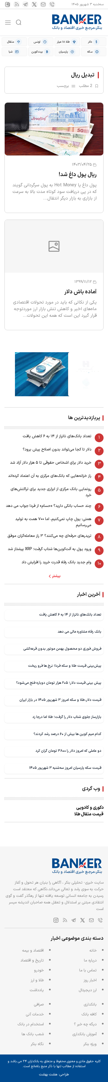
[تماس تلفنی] (52, 4)
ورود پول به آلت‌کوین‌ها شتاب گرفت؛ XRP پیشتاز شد (49, 549)
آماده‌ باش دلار (80, 292)
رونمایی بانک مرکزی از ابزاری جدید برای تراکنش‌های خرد (51, 492)
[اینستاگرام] (7, 4)
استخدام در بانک (30, 1024)
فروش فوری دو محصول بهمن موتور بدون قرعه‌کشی (62, 648)
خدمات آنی (35, 1014)
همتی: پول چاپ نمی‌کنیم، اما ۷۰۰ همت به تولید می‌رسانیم (53, 522)
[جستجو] (18, 22)
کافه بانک (89, 1014)
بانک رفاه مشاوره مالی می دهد (79, 631)
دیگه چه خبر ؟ (85, 1024)
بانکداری (90, 1004)
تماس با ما (88, 970)
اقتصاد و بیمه (33, 950)
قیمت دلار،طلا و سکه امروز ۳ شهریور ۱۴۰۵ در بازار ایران (60, 700)
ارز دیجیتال (88, 990)
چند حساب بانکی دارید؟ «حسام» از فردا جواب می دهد (48, 506)
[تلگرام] (25, 4)
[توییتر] (34, 4)
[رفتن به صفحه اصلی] (77, 22)
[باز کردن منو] (7, 22)
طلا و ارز (37, 980)
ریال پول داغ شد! (78, 175)
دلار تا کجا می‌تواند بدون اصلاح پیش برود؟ (57, 449)
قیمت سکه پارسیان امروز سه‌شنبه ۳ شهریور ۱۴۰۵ (65, 767)
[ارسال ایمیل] (43, 4)
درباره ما (90, 960)
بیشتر (56, 576)
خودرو (39, 970)
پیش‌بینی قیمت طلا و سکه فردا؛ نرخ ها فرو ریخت (64, 665)
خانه (93, 950)
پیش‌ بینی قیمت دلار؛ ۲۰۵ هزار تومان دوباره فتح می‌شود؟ (58, 682)
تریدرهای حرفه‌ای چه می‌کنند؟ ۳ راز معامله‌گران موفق (49, 536)
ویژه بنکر (90, 1044)
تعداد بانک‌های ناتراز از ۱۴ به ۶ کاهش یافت (57, 436)
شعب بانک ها (33, 1034)
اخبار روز (90, 980)
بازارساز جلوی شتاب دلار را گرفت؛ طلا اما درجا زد (66, 717)
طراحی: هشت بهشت (54, 1074)
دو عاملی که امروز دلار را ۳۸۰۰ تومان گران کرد (68, 750)
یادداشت (37, 990)
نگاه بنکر (37, 1044)
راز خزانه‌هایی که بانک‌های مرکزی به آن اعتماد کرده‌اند (49, 476)
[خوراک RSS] (16, 4)
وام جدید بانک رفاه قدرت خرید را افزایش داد (56, 562)
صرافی (39, 1004)
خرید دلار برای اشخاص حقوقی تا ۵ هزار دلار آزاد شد (50, 463)
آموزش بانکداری (84, 1034)
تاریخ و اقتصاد (32, 960)
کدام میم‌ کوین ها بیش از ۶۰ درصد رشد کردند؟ (67, 734)
